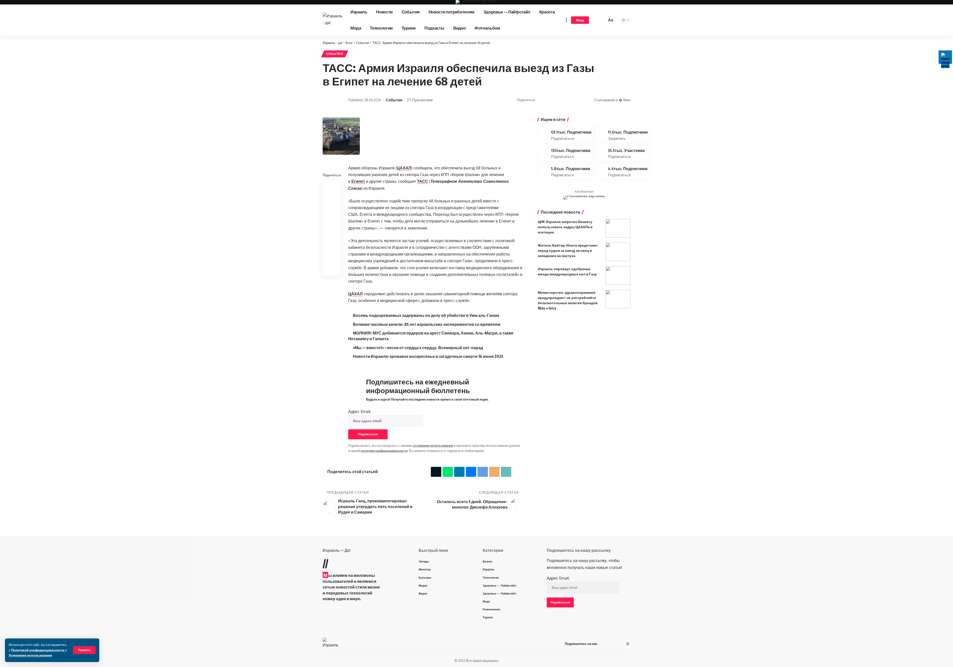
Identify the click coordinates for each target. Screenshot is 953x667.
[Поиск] (602, 20)
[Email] (571, 100)
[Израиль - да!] (332, 20)
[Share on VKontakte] (555, 100)
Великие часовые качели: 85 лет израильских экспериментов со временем (426, 324)
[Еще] (566, 20)
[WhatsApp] (622, 643)
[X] (565, 135)
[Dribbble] (622, 171)
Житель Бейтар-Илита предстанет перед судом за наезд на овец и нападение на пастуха (568, 250)
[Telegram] (622, 153)
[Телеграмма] (616, 643)
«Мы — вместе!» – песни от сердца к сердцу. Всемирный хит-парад (418, 347)
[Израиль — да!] (331, 644)
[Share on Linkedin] (332, 210)
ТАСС (422, 181)
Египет (358, 181)
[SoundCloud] (565, 171)
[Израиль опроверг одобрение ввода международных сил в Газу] (618, 275)
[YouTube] (610, 643)
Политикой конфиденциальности (38, 650)
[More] (586, 100)
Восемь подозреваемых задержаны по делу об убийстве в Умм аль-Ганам (426, 315)
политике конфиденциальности (384, 451)
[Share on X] (540, 100)
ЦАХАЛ (404, 167)
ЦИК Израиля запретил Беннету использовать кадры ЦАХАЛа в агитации (565, 227)
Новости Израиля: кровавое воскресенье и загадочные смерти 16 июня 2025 (428, 356)
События (334, 54)
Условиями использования (30, 655)
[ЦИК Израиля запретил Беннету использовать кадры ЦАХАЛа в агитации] (618, 228)
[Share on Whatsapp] (548, 100)
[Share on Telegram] (563, 100)
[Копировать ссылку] (578, 100)
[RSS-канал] (627, 643)
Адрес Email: (359, 411)
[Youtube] (565, 153)
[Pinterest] (622, 135)
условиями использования (433, 445)
